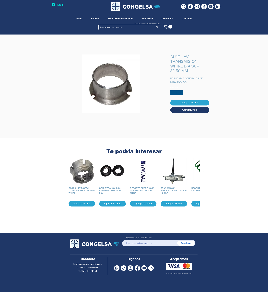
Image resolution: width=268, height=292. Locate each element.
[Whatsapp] (183, 6)
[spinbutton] (176, 92)
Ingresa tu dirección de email (139, 238)
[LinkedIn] (217, 6)
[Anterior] (64, 171)
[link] (168, 27)
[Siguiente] (203, 171)
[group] (134, 182)
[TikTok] (190, 6)
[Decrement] (172, 92)
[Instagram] (197, 6)
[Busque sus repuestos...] (157, 27)
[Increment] (181, 92)
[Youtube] (211, 6)
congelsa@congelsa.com (90, 264)
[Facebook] (204, 6)
